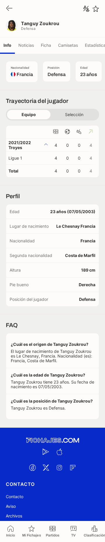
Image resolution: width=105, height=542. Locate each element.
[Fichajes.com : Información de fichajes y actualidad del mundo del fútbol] (52, 440)
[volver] (9, 9)
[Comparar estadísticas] (86, 8)
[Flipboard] (72, 467)
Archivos (14, 515)
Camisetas (68, 45)
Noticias (26, 45)
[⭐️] (95, 8)
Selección (74, 114)
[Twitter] (45, 467)
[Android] (45, 451)
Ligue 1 (15, 158)
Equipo (29, 114)
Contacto (14, 496)
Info (7, 45)
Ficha (46, 45)
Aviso (11, 506)
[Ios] (59, 451)
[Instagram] (59, 467)
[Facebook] (32, 467)
